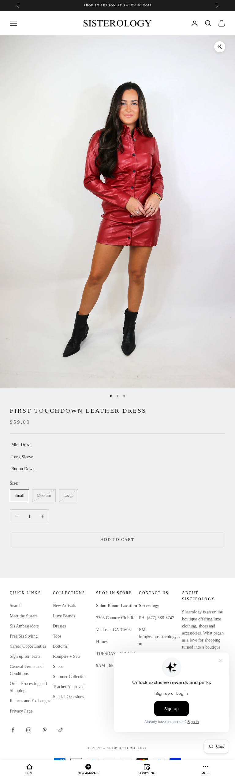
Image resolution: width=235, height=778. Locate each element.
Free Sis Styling (24, 636)
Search (15, 605)
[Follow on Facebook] (13, 730)
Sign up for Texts (25, 656)
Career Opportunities (28, 646)
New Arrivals (64, 605)
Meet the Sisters (23, 616)
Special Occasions (68, 696)
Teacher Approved (68, 686)
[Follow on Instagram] (29, 730)
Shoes (58, 666)
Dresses (59, 626)
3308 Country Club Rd (116, 618)
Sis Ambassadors (24, 626)
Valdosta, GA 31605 (113, 629)
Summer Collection (70, 676)
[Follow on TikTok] (61, 730)
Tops (57, 636)
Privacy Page (21, 711)
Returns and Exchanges (30, 700)
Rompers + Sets (66, 656)
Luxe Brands (64, 616)
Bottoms (60, 646)
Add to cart (117, 539)
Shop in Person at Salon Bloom (117, 5)
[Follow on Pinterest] (45, 730)
